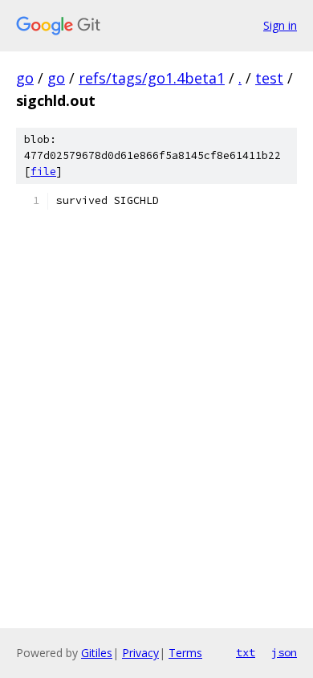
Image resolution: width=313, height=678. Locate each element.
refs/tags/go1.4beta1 (152, 78)
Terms (185, 652)
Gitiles (96, 652)
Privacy (140, 652)
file (43, 171)
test (269, 78)
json (284, 652)
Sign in (280, 25)
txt (245, 652)
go (25, 78)
